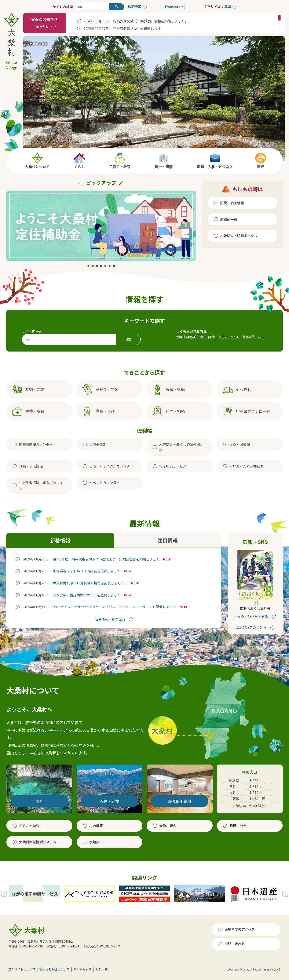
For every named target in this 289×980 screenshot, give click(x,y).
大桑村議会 (167, 825)
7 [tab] (114, 266)
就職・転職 (175, 389)
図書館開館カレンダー (36, 444)
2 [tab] (93, 266)
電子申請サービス (172, 466)
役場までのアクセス (239, 929)
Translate (172, 6)
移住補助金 (207, 337)
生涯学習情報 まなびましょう (41, 485)
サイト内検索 (62, 6)
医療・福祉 (34, 411)
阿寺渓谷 (249, 337)
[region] (175, 22)
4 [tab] (101, 266)
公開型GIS (97, 444)
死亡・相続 (175, 411)
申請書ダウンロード (253, 411)
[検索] (116, 6)
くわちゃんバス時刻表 (246, 466)
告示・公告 (238, 825)
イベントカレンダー (104, 482)
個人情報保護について (54, 969)
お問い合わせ (234, 943)
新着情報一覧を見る (110, 619)
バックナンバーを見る (251, 616)
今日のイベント (229, 337)
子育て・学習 (107, 389)
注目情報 (167, 540)
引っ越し (243, 389)
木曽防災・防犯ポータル (238, 235)
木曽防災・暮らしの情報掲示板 (181, 447)
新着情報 (60, 540)
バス (261, 337)
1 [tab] (88, 266)
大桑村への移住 (186, 337)
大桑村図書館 (240, 444)
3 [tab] (97, 266)
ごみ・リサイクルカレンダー (111, 466)
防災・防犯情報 (232, 202)
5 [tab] (105, 266)
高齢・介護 (105, 411)
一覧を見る (40, 27)
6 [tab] (110, 266)
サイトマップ (82, 969)
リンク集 (102, 969)
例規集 (94, 841)
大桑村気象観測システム (37, 841)
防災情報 (134, 6)
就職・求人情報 (31, 466)
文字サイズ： (214, 6)
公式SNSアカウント (251, 627)
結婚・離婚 (34, 389)
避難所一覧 (228, 219)
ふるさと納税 (29, 825)
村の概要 (96, 825)
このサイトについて (21, 969)
